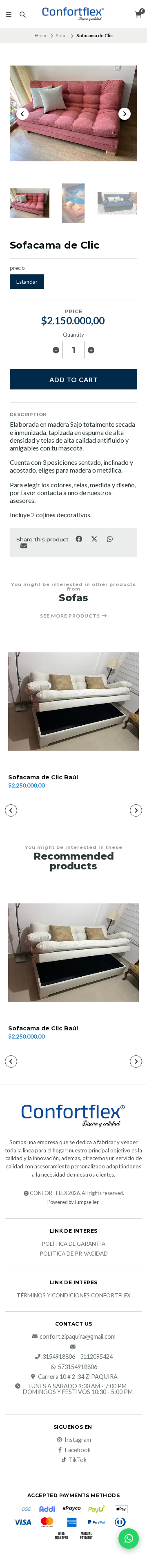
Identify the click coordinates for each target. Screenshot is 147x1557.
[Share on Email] (23, 545)
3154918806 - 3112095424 (77, 1357)
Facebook (78, 1450)
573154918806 (77, 1367)
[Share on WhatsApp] (109, 538)
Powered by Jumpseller (72, 1202)
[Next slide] (124, 114)
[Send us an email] (73, 1347)
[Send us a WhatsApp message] (128, 1538)
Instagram (78, 1440)
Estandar (27, 281)
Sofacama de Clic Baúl (43, 777)
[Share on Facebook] (79, 538)
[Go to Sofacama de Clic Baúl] (73, 701)
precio (17, 268)
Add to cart (73, 379)
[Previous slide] (22, 114)
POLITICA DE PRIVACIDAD (74, 1254)
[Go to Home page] (73, 14)
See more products (70, 615)
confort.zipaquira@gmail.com (78, 1337)
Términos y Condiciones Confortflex (74, 1296)
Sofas (62, 35)
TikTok (78, 1460)
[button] (11, 810)
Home (41, 35)
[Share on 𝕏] (94, 538)
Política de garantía (73, 1244)
